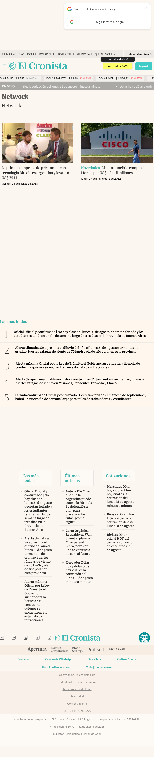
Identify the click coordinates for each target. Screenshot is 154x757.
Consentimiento (77, 703)
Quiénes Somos (126, 659)
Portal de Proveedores (56, 667)
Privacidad (77, 696)
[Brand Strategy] (77, 650)
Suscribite (94, 659)
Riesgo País (84, 54)
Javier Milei (66, 54)
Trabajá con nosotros (99, 667)
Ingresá (143, 66)
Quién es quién (105, 54)
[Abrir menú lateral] (4, 66)
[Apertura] (37, 649)
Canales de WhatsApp (58, 659)
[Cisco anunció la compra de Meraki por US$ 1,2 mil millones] (117, 143)
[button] (144, 637)
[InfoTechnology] (117, 650)
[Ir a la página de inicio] (38, 66)
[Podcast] (95, 650)
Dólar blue (47, 54)
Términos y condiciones (77, 689)
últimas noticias (12, 54)
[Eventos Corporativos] (59, 650)
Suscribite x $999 (117, 66)
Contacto (23, 659)
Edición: (138, 54)
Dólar (31, 54)
